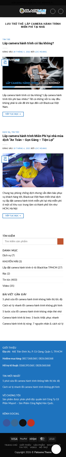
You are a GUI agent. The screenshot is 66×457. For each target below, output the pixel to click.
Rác (4, 273)
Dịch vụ (6, 132)
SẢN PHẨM (39, 445)
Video (6, 286)
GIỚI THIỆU (25, 445)
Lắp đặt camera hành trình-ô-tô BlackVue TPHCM (30, 267)
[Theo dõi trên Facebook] (6, 423)
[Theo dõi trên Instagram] (14, 423)
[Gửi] (60, 241)
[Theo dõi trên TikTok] (23, 423)
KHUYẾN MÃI (10, 261)
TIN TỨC (23, 447)
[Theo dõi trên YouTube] (31, 423)
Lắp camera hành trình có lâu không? (28, 43)
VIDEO (33, 447)
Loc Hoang (41, 52)
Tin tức (6, 39)
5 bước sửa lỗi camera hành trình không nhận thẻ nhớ (32, 311)
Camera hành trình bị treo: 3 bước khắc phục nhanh (31, 317)
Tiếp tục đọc (13, 114)
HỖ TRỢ (43, 447)
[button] (4, 11)
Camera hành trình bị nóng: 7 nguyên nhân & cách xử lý (33, 324)
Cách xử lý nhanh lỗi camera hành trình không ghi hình (32, 305)
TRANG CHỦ (11, 445)
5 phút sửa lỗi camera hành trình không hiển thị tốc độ (32, 299)
